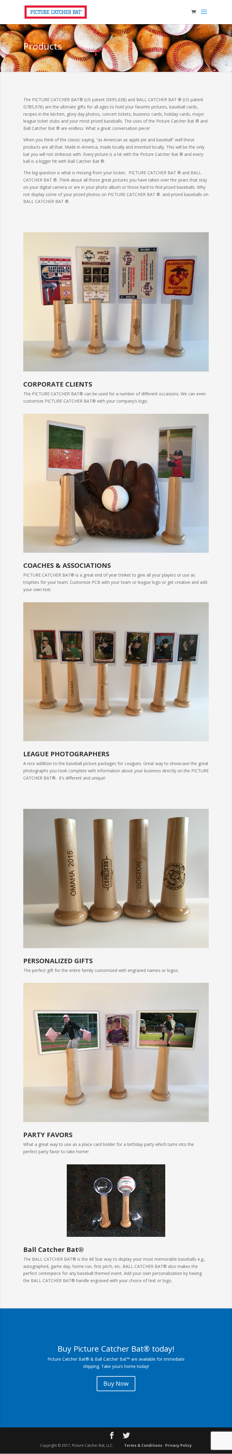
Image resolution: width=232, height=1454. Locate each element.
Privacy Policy (178, 1445)
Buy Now (116, 1383)
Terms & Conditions (143, 1445)
